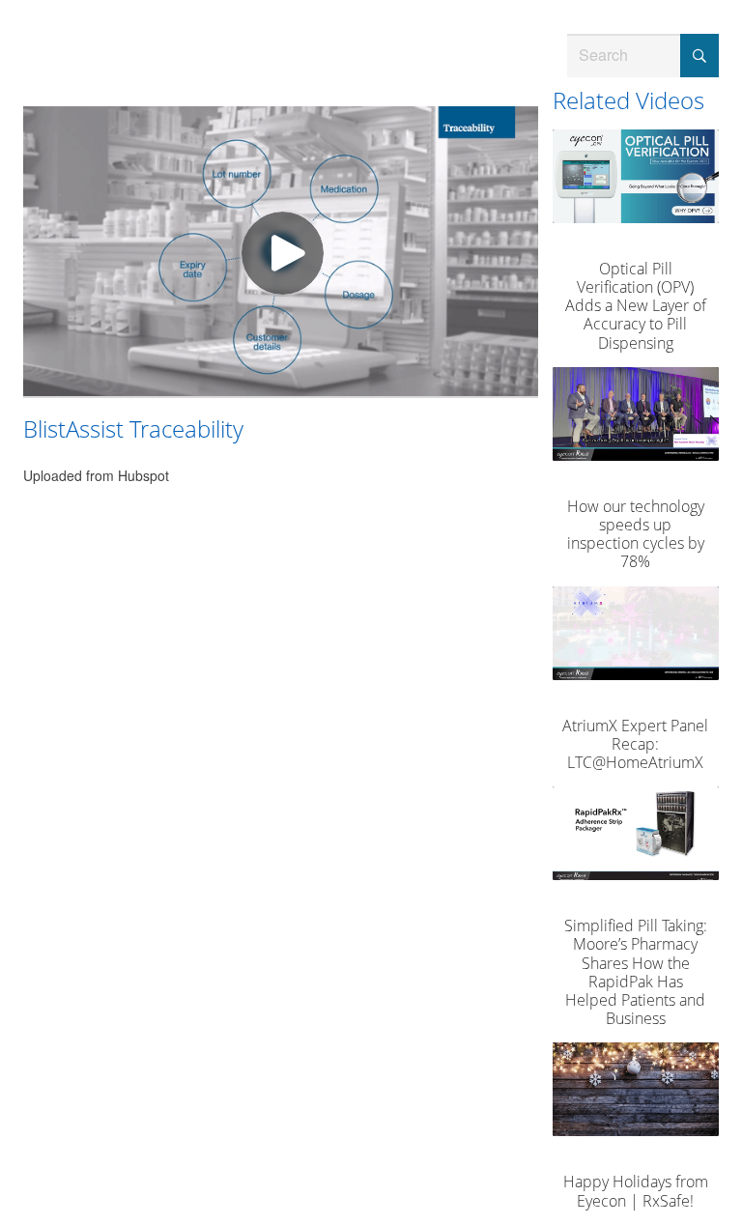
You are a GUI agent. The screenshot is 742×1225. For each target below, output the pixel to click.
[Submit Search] (699, 55)
